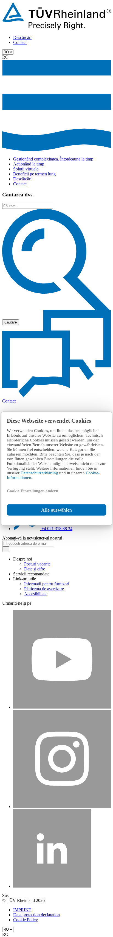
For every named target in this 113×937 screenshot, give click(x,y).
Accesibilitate (35, 593)
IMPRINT (22, 909)
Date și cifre (34, 569)
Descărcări (22, 37)
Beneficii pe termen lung (34, 174)
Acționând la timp (28, 164)
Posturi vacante (37, 564)
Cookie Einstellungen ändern (32, 491)
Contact (20, 42)
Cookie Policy (25, 919)
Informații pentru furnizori (46, 583)
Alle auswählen (56, 510)
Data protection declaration (36, 914)
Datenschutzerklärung (40, 473)
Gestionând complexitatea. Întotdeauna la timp (53, 159)
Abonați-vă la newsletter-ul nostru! (32, 538)
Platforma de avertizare (44, 588)
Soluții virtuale (25, 169)
